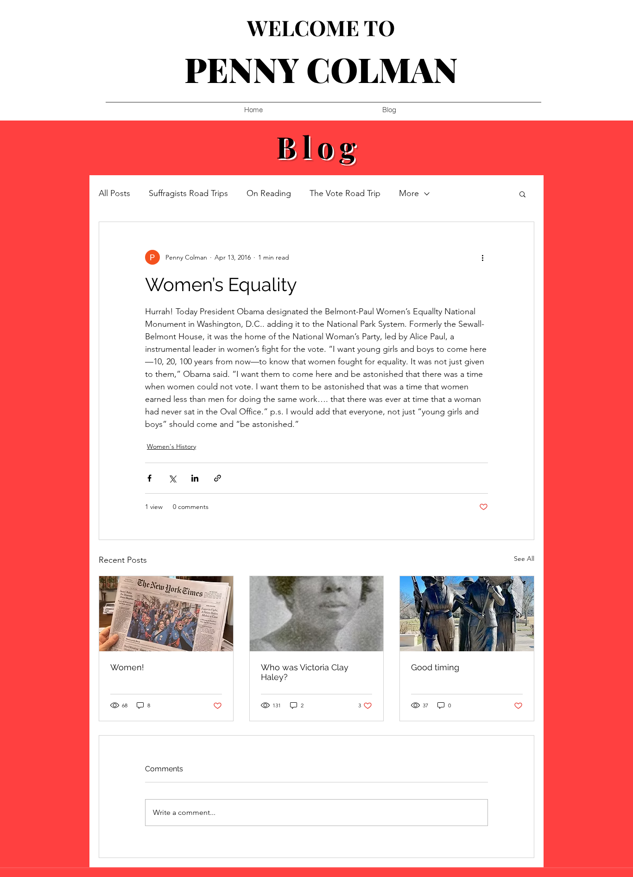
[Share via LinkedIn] (194, 478)
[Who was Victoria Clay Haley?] (317, 613)
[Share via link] (217, 478)
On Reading (269, 193)
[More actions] (482, 257)
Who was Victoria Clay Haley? (304, 672)
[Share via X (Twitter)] (172, 478)
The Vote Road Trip (345, 193)
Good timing (435, 667)
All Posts (114, 193)
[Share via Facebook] (149, 478)
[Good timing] (467, 613)
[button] (522, 193)
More (409, 193)
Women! (127, 667)
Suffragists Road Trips (188, 193)
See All (524, 558)
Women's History (171, 446)
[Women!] (166, 613)
